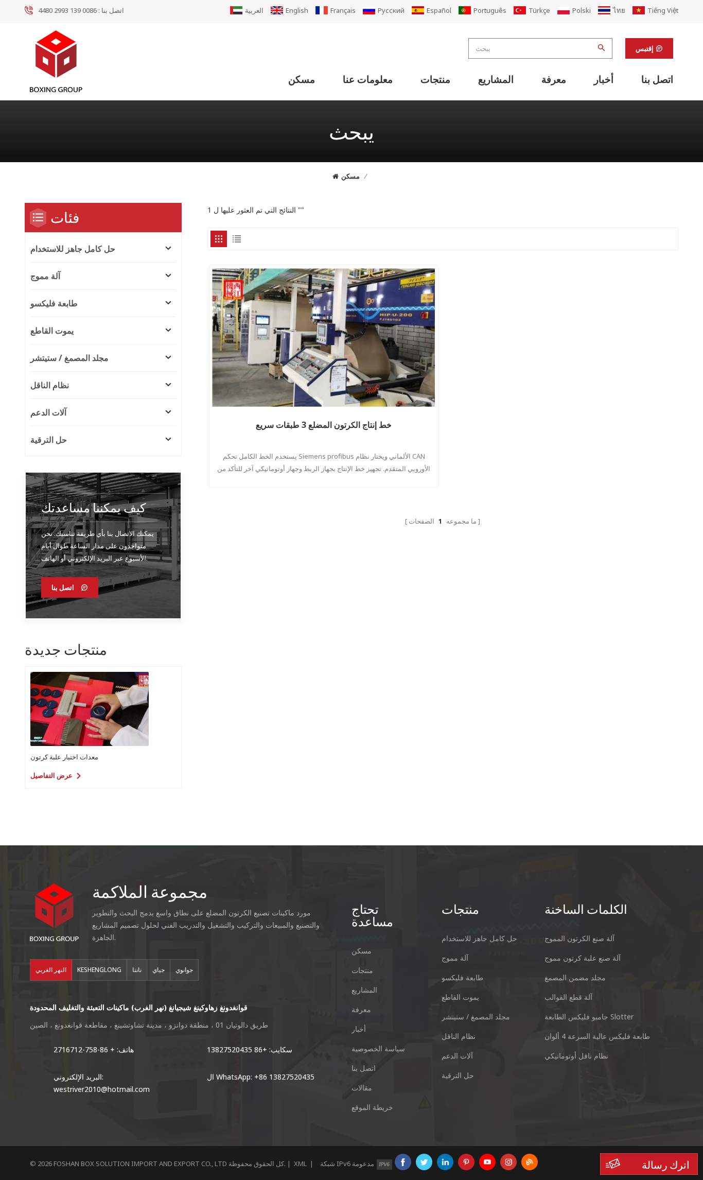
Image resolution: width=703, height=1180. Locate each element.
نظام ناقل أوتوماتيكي (576, 1056)
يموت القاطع (52, 330)
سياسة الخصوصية (378, 1048)
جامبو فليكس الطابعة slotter (589, 1016)
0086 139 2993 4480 (67, 10)
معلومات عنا (368, 79)
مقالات (361, 1087)
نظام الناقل (49, 385)
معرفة (553, 79)
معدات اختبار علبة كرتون (64, 756)
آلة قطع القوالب (568, 997)
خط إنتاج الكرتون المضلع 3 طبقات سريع (324, 424)
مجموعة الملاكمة (149, 891)
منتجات (435, 79)
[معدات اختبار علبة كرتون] (89, 709)
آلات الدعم (48, 412)
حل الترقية (48, 439)
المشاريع (496, 79)
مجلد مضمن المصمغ (575, 977)
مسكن (301, 79)
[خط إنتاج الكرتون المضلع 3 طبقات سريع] (324, 338)
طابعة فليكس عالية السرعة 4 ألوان (597, 1036)
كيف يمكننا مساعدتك (93, 507)
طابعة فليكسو (54, 303)
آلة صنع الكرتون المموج (579, 938)
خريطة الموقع (372, 1107)
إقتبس (645, 48)
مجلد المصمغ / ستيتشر (69, 357)
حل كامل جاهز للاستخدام (72, 248)
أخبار (603, 79)
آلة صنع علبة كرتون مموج (582, 958)
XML (300, 1163)
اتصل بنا (657, 79)
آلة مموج (45, 276)
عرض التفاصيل (51, 775)
